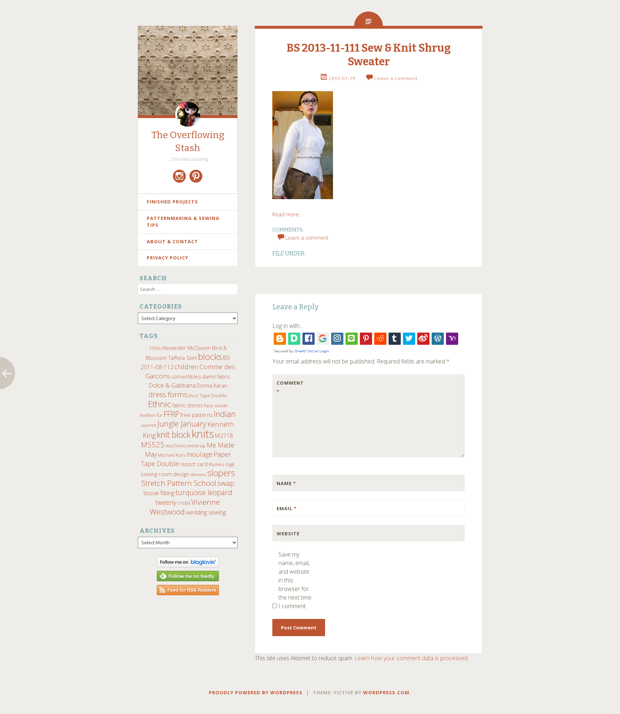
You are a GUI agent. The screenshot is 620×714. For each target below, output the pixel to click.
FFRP (171, 414)
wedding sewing (206, 512)
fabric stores (187, 405)
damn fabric (216, 376)
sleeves (198, 474)
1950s (155, 348)
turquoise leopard (203, 492)
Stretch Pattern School (178, 483)
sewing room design (165, 474)
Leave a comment (396, 78)
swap (225, 483)
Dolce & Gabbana (172, 385)
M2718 (224, 436)
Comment (290, 387)
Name (286, 483)
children (186, 366)
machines (175, 445)
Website (288, 533)
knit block (174, 434)
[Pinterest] (195, 176)
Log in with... (287, 326)
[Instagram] (179, 176)
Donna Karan (212, 385)
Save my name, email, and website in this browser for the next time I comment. (294, 580)
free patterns (196, 414)
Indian (225, 413)
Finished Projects (172, 201)
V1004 (183, 503)
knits (203, 434)
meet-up (196, 445)
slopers (221, 473)
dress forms (168, 394)
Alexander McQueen (186, 347)
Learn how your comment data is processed (411, 658)
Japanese (148, 425)
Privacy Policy (167, 257)
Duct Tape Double (207, 395)
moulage (199, 454)
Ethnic (159, 404)
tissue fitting (159, 493)
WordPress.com (386, 692)
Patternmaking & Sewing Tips (183, 222)
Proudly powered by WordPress (255, 692)
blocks (210, 356)
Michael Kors (171, 455)
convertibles (186, 376)
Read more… (287, 214)
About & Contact (172, 241)
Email (287, 508)
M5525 (152, 445)
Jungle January (182, 423)
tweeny (165, 502)
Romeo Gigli (221, 464)
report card (194, 464)
